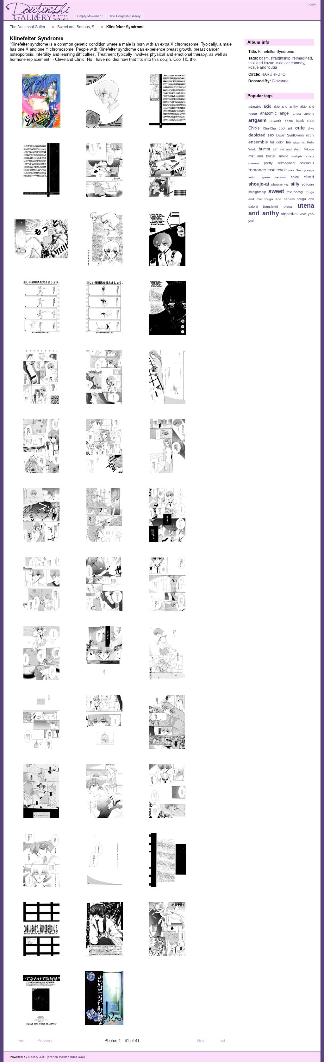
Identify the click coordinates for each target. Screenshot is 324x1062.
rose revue (277, 170)
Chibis (254, 128)
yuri (251, 221)
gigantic (299, 142)
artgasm (257, 120)
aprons (309, 113)
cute (300, 127)
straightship (280, 58)
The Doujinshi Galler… (29, 27)
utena (288, 206)
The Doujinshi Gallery (124, 16)
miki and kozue (261, 63)
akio (267, 106)
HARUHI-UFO (273, 74)
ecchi (310, 135)
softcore (308, 184)
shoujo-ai (258, 183)
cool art (285, 128)
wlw (303, 214)
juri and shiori (290, 149)
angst (297, 113)
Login (312, 4)
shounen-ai (279, 184)
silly (294, 183)
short (309, 176)
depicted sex (261, 134)
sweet (276, 191)
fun (288, 142)
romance (257, 169)
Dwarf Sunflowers (290, 135)
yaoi (311, 214)
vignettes (289, 214)
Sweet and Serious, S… (77, 27)
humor (264, 149)
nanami (253, 163)
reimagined (302, 58)
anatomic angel (275, 113)
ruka (291, 170)
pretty (268, 163)
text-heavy (295, 192)
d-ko (311, 128)
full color (277, 142)
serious (280, 177)
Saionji (301, 170)
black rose (305, 121)
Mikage (309, 149)
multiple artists (302, 156)
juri (275, 149)
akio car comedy (290, 63)
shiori (295, 177)
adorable (254, 106)
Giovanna (280, 81)
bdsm (264, 58)
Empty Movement (90, 16)
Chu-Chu (269, 128)
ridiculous (307, 163)
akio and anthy (285, 106)
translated (270, 206)
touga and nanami (280, 199)
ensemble (258, 141)
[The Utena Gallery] (38, 12)
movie (283, 156)
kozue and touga (262, 67)
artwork (275, 121)
